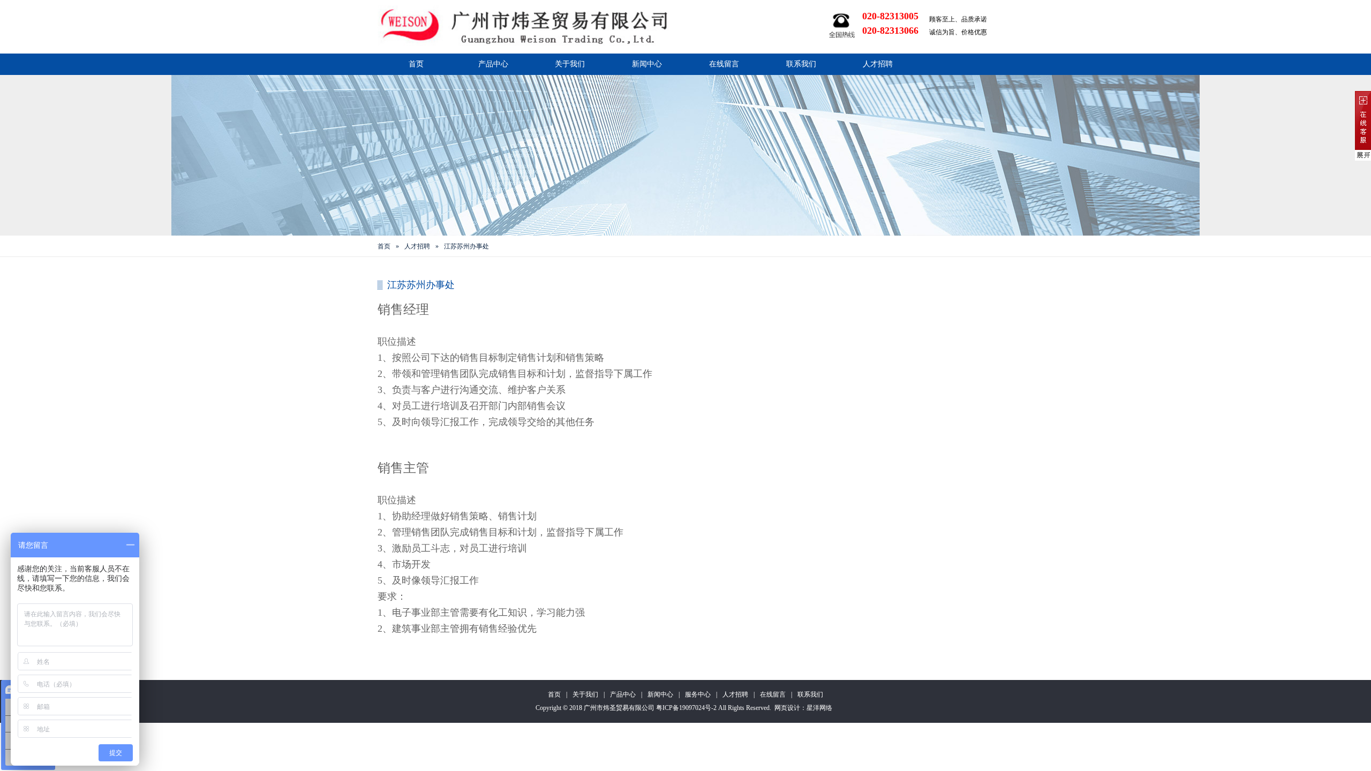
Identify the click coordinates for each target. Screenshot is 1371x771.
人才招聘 (878, 64)
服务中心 (698, 694)
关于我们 (570, 64)
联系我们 (801, 64)
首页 (416, 64)
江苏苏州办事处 (466, 246)
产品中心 (493, 64)
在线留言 (724, 64)
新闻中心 (647, 64)
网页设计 (787, 708)
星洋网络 (819, 708)
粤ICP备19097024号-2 (686, 708)
